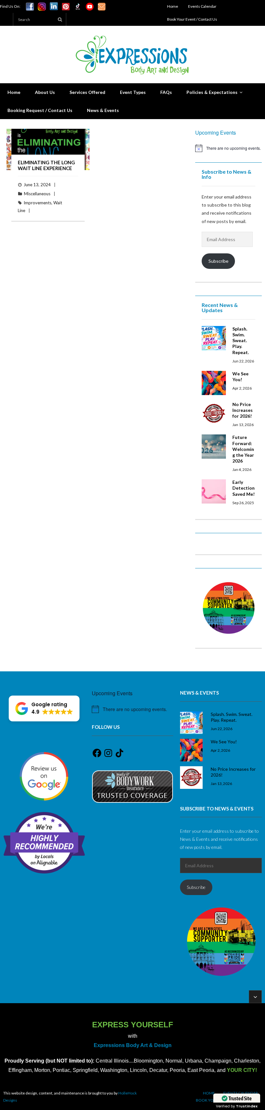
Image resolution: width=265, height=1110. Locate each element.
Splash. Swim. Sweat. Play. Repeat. (240, 340)
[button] (44, 708)
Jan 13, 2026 (243, 424)
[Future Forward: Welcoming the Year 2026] (214, 446)
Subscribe (218, 261)
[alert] (228, 148)
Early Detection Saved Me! (243, 487)
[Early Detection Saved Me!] (214, 491)
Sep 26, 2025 (243, 502)
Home (172, 6)
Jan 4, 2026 (241, 469)
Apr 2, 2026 (242, 388)
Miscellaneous (37, 193)
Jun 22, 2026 (243, 361)
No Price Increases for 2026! (242, 410)
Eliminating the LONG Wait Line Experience (46, 165)
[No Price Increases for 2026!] (214, 414)
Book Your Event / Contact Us (192, 19)
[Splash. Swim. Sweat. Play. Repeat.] (214, 338)
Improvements (37, 202)
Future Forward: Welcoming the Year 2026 (243, 448)
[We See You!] (214, 383)
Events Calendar (202, 6)
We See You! (240, 376)
